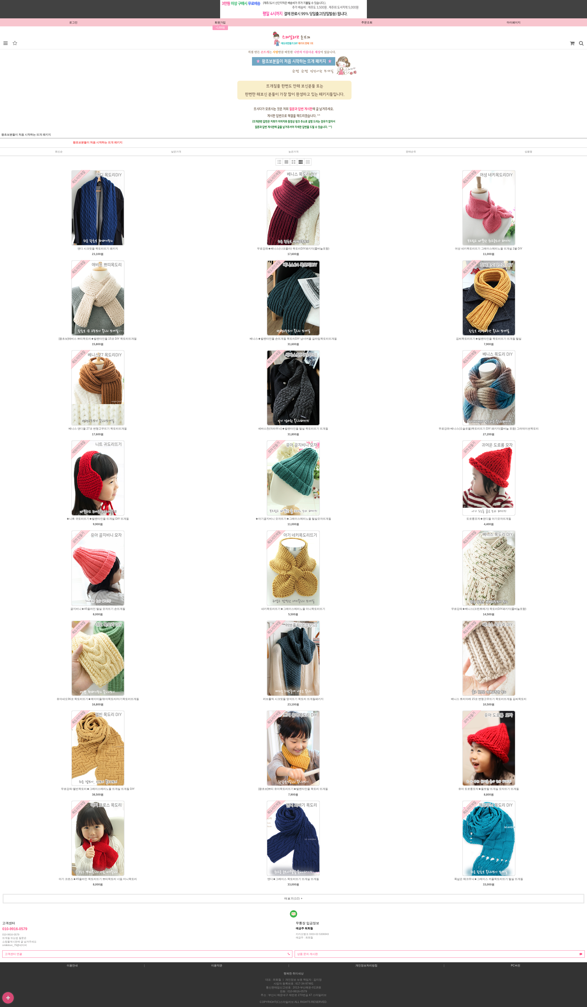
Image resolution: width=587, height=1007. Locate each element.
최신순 (59, 151)
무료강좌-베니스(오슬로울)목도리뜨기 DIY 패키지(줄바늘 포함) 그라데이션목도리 (489, 428)
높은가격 (293, 151)
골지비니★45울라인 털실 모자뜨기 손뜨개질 (97, 608)
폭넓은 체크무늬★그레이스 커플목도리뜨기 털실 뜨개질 (488, 879)
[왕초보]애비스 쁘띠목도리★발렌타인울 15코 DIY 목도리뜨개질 (98, 338)
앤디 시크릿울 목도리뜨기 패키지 (98, 248)
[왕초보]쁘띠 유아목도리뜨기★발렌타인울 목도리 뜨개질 (293, 789)
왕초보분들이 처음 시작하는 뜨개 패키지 (97, 142)
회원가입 (220, 22)
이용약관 (216, 965)
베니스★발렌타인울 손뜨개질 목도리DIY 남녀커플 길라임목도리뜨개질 (293, 338)
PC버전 (515, 965)
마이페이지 (514, 22)
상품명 (528, 151)
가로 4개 (307, 161)
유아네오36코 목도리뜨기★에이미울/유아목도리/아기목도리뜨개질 (98, 699)
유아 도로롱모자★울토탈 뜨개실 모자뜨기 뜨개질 (488, 789)
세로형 (279, 161)
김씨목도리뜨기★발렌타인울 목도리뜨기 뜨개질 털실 (488, 338)
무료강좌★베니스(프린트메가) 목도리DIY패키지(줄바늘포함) (488, 608)
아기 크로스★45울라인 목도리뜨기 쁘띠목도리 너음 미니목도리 (98, 879)
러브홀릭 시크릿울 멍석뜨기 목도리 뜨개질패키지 (293, 699)
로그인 (73, 22)
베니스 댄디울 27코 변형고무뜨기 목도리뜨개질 (98, 428)
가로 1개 (286, 161)
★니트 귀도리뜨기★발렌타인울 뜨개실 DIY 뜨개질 (97, 518)
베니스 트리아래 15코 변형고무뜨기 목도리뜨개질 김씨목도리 (488, 699)
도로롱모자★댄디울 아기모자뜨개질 (488, 518)
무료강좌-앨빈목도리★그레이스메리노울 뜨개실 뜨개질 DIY (98, 789)
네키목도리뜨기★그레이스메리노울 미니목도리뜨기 (293, 608)
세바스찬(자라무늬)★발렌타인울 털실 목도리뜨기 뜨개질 (293, 428)
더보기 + (293, 898)
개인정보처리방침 (366, 965)
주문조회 (366, 22)
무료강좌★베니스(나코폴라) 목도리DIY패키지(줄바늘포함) (293, 248)
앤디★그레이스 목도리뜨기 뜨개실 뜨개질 (293, 879)
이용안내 (72, 965)
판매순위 (411, 151)
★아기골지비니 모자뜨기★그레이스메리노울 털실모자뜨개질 (293, 518)
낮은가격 (176, 151)
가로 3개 (300, 161)
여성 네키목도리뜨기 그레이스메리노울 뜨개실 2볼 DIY (488, 248)
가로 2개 (293, 161)
